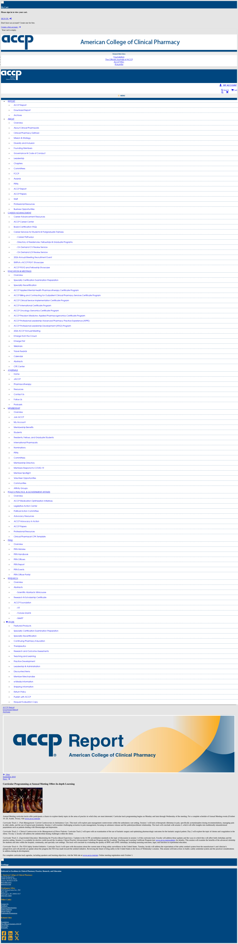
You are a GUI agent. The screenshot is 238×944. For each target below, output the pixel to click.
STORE (11, 622)
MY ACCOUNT (229, 85)
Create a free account (9, 27)
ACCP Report (9, 707)
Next (5, 779)
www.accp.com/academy (165, 840)
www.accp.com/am (32, 819)
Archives (6, 712)
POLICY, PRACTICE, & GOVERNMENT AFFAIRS (29, 492)
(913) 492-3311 (6, 882)
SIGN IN (5, 19)
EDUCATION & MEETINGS (19, 271)
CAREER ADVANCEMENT (19, 213)
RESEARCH (13, 578)
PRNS (10, 540)
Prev (7, 775)
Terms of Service (6, 909)
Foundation (119, 57)
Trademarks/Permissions (9, 913)
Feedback (4, 906)
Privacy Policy (6, 911)
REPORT (11, 101)
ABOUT (11, 119)
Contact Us (4, 904)
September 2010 (9, 777)
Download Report (10, 710)
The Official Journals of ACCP (119, 59)
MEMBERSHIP (14, 408)
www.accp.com (6, 884)
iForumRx (119, 64)
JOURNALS (13, 370)
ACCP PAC (119, 62)
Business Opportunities (9, 908)
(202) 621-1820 (6, 896)
